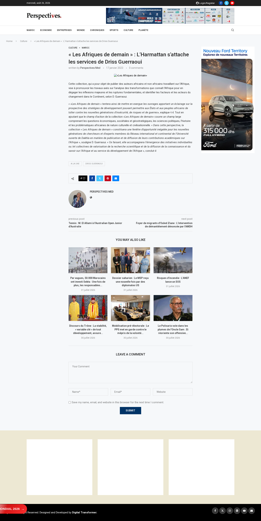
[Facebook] (221, 3)
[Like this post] (84, 178)
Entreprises (64, 30)
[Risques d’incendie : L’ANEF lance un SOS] (173, 260)
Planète (143, 30)
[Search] (232, 30)
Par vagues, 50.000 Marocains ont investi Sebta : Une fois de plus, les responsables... (88, 282)
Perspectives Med (90, 67)
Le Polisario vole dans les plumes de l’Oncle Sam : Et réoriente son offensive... (173, 329)
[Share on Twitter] (99, 178)
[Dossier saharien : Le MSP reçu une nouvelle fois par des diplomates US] (130, 260)
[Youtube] (232, 3)
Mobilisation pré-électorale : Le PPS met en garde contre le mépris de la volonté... (130, 329)
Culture (128, 30)
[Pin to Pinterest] (108, 178)
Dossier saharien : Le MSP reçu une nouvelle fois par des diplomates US (130, 282)
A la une (75, 164)
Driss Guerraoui (94, 164)
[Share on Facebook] (92, 178)
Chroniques (97, 30)
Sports (114, 30)
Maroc (31, 30)
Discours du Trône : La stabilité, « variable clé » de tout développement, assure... (88, 329)
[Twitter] (226, 3)
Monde (81, 30)
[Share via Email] (115, 178)
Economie (46, 30)
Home (9, 41)
